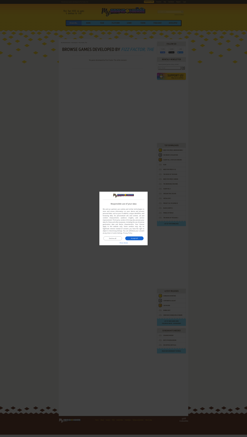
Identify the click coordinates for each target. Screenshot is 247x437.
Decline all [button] (112, 238)
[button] (123, 243)
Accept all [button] (134, 238)
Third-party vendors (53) (121, 220)
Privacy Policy (127, 233)
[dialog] (123, 218)
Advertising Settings (115, 231)
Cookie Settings (117, 233)
